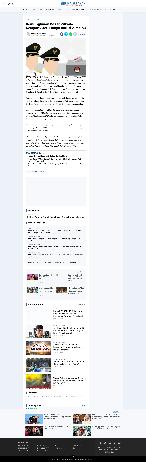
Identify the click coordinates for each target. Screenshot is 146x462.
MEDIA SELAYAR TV (112, 10)
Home (28, 20)
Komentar (82, 34)
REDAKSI (101, 447)
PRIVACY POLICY (114, 450)
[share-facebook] (61, 34)
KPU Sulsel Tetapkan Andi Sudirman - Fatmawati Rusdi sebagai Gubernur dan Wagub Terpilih (55, 256)
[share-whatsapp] (70, 34)
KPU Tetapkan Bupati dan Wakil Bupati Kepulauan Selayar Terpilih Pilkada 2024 (55, 240)
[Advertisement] (56, 191)
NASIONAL (58, 448)
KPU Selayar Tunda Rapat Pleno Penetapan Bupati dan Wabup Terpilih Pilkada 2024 (54, 248)
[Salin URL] (75, 34)
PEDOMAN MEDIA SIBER (113, 447)
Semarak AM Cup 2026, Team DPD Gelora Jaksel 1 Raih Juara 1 (69, 362)
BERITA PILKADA (79, 10)
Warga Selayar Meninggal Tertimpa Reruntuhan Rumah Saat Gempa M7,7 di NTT (69, 380)
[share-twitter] (66, 34)
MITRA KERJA (109, 452)
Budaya (56, 445)
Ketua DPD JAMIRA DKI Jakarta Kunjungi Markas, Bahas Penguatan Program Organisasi (68, 313)
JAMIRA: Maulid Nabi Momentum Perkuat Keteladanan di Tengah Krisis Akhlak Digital (68, 330)
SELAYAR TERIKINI (42, 450)
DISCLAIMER (103, 450)
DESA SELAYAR (63, 10)
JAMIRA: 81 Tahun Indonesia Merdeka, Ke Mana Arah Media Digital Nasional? (67, 347)
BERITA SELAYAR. (42, 445)
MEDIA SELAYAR (29, 10)
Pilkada (42, 172)
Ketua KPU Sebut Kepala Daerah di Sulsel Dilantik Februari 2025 (52, 263)
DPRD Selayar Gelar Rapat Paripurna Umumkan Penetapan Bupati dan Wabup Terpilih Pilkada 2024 (54, 231)
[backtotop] (73, 457)
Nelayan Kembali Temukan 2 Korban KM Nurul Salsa (47, 156)
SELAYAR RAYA (95, 10)
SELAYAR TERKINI (46, 10)
